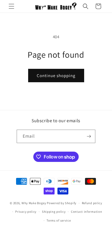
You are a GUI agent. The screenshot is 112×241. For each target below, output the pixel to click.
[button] (11, 6)
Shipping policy (54, 212)
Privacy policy (25, 212)
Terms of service (59, 220)
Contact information (86, 212)
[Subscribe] (88, 136)
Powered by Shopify (61, 203)
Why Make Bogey (34, 203)
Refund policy (92, 203)
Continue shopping (56, 75)
